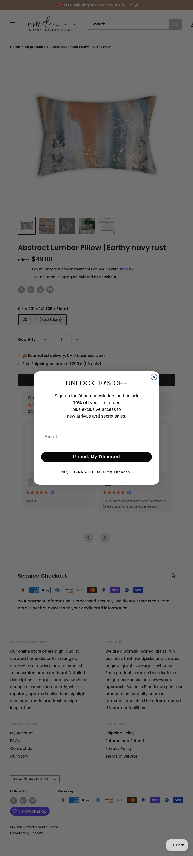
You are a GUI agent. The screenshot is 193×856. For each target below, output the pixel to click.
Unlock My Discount (96, 457)
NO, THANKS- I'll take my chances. (96, 472)
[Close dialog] (154, 377)
